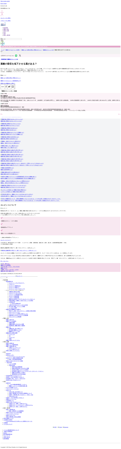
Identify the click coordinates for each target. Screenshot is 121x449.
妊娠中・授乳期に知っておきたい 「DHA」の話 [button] (21, 394)
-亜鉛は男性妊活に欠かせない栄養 (20, 368)
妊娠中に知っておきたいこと (13, 402)
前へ (2, 114)
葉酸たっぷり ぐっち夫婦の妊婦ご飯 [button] (18, 386)
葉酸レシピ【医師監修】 (12, 344)
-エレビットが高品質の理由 (16, 294)
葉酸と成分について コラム (13, 340)
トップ (2, 50)
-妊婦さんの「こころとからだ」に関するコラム (21, 405)
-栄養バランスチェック (15, 347)
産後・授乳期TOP (10, 409)
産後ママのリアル (10, 415)
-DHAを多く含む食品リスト (16, 391)
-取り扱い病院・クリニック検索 (17, 306)
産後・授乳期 (6, 35)
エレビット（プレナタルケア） (17, 283)
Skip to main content (5, 1)
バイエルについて (7, 424)
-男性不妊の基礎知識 (17, 366)
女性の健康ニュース (8, 418)
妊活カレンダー (10, 355)
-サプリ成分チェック (14, 349)
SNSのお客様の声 (16, 303)
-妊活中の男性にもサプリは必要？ (20, 369)
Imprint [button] (5, 433)
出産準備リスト (10, 400)
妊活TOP (8, 353)
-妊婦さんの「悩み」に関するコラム (18, 406)
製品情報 (5, 27)
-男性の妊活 (12, 365)
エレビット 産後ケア (14, 287)
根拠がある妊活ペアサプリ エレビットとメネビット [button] (22, 299)
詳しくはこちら (4, 261)
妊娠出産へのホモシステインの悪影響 (18, 315)
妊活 (4, 32)
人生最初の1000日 (7, 419)
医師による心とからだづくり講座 (14, 361)
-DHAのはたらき (13, 396)
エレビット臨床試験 (14, 296)
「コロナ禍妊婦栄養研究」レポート (18, 384)
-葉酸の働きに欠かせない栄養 (16, 324)
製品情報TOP (9, 281)
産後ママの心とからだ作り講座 (14, 412)
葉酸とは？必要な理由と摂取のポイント (31, 50)
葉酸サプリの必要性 (11, 321)
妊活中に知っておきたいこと (13, 380)
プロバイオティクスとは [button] (12, 388)
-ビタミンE (11, 337)
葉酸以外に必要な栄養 (11, 333)
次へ (119, 114)
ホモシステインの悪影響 (15, 316)
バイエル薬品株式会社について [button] (11, 430)
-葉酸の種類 (12, 322)
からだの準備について (11, 387)
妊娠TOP (8, 383)
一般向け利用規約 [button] (7, 431)
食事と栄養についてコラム (13, 350)
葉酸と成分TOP (10, 319)
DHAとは (8, 390)
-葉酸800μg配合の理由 (14, 291)
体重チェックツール (11, 399)
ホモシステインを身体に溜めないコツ (18, 313)
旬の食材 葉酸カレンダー (15, 330)
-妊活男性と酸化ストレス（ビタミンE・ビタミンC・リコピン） (28, 371)
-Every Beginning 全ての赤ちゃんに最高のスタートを (19, 421)
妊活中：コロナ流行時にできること (15, 377)
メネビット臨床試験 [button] (14, 297)
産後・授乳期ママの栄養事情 (16, 411)
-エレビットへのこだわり (15, 293)
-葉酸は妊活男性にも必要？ (19, 372)
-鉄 (9, 336)
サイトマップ (6, 435)
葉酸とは (8, 327)
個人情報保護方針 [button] (7, 434)
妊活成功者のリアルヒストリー (14, 375)
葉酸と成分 (6, 29)
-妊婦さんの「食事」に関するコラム (18, 403)
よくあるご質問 (13, 308)
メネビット (12, 284)
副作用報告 (6, 438)
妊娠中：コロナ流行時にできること (15, 397)
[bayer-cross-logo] (2, 45)
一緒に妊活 (9, 362)
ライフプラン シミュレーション (17, 356)
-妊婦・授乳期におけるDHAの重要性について (20, 393)
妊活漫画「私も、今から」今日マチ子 (15, 378)
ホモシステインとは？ (14, 312)
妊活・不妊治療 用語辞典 (15, 359)
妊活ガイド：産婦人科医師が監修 (14, 358)
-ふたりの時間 (12, 363)
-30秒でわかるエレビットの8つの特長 (18, 305)
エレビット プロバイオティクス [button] (17, 288)
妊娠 (4, 33)
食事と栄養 (6, 30)
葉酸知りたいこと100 (48, 50)
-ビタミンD (12, 334)
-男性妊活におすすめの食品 (19, 374)
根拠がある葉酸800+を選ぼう (8, 83)
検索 (2, 39)
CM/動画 (5, 422)
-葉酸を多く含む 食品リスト (16, 328)
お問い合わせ (6, 437)
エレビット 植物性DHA (15, 285)
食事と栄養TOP (10, 343)
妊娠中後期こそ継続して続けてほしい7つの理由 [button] (21, 300)
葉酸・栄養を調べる (11, 346)
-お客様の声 (12, 302)
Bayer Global (4, 3)
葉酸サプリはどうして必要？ (13, 50)
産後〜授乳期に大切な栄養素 (13, 416)
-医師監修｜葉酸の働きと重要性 (17, 325)
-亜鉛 (10, 338)
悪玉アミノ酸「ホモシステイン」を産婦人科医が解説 (22, 310)
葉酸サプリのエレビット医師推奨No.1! (11, 80)
